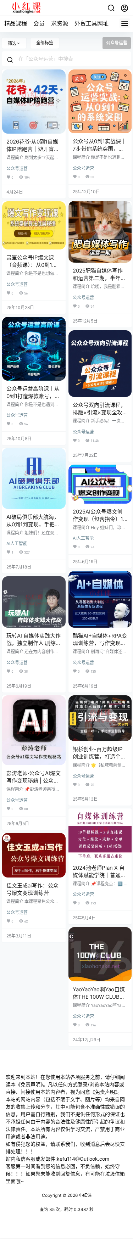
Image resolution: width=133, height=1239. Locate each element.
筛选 (12, 43)
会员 (39, 23)
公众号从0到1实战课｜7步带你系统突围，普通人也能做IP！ (99, 148)
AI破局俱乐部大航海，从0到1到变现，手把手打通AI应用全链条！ (33, 524)
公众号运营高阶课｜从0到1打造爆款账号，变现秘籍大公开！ (33, 396)
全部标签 (44, 42)
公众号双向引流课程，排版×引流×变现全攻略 (99, 412)
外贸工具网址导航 (97, 23)
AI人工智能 (16, 543)
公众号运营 (17, 168)
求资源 (59, 23)
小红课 (85, 1195)
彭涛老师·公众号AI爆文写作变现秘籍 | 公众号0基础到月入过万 (33, 780)
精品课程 (15, 23)
